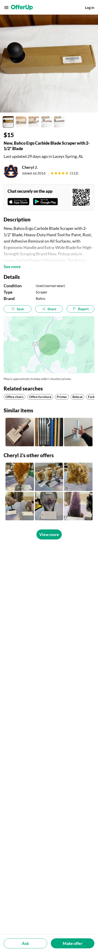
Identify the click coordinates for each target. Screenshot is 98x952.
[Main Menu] (6, 7)
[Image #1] (8, 122)
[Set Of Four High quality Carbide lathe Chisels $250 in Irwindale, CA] (49, 432)
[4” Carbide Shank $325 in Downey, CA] (78, 432)
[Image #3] (33, 122)
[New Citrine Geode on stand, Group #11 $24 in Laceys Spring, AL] (78, 477)
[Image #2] (20, 122)
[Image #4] (46, 122)
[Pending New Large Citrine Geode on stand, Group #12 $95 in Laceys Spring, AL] (19, 477)
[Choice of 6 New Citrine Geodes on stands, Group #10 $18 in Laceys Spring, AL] (49, 477)
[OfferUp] (22, 7)
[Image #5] (59, 122)
